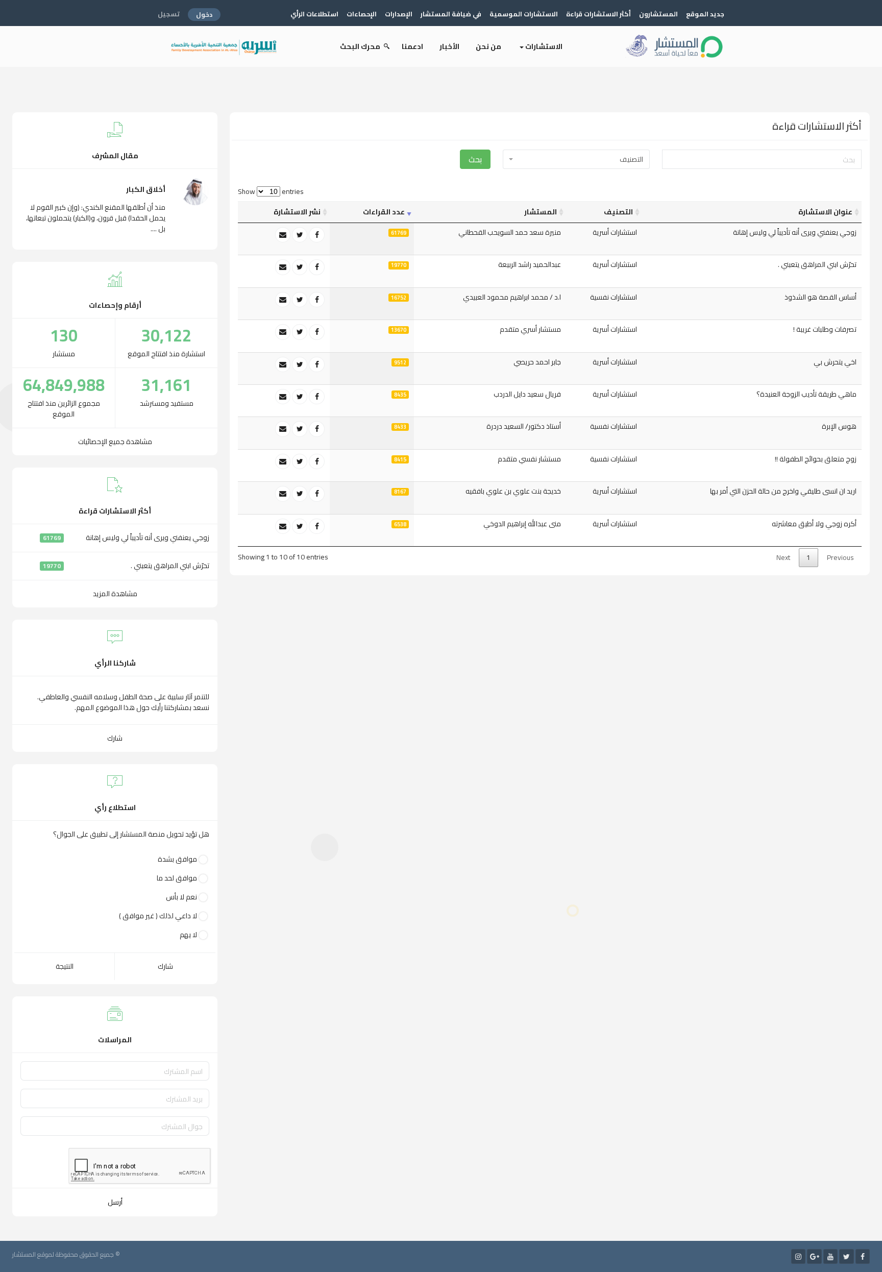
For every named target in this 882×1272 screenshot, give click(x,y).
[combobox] (576, 159)
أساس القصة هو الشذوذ (820, 297)
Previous (840, 557)
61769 (398, 233)
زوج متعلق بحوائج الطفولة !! (815, 459)
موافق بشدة (177, 859)
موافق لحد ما (177, 878)
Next (783, 557)
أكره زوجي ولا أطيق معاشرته (814, 523)
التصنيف (618, 211)
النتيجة (65, 966)
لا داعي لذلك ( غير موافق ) (158, 916)
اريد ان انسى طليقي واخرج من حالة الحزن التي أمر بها (783, 491)
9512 (400, 362)
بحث (475, 159)
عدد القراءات (384, 211)
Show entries (271, 191)
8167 (400, 492)
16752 (398, 297)
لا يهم (188, 934)
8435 (400, 394)
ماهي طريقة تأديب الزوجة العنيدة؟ (806, 394)
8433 (400, 427)
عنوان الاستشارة (825, 211)
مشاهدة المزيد (115, 593)
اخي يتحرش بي (835, 362)
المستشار (540, 211)
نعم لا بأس (181, 897)
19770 (398, 265)
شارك (114, 738)
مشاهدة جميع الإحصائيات (115, 441)
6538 (400, 524)
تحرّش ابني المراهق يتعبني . (817, 264)
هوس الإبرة (839, 426)
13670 (398, 330)
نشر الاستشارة (297, 211)
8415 (400, 459)
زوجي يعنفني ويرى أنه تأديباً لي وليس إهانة (794, 232)
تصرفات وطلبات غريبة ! (824, 329)
